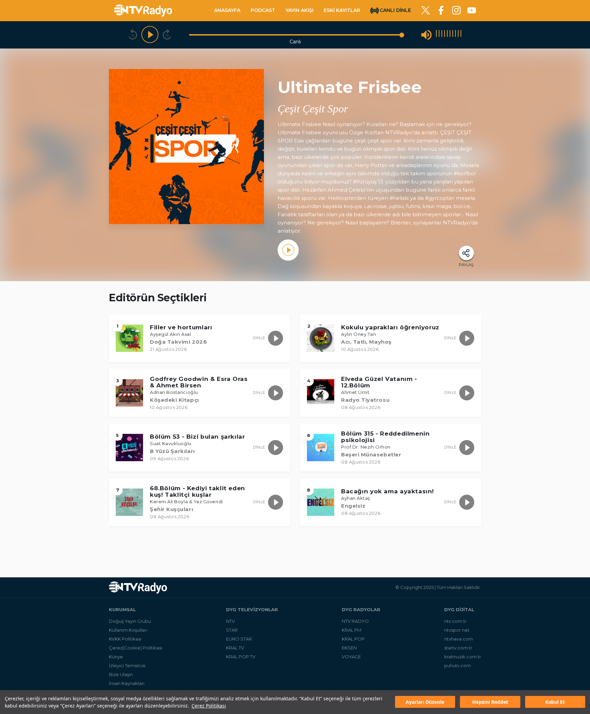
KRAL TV (235, 647)
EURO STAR (239, 639)
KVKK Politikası (125, 639)
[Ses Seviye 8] (455, 34)
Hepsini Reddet (490, 702)
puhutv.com (457, 665)
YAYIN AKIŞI (299, 10)
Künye (116, 656)
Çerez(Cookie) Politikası (135, 647)
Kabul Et (555, 702)
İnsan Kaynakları (126, 683)
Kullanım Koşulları (128, 630)
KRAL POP (353, 639)
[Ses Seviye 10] (461, 34)
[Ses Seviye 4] (444, 34)
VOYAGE (351, 656)
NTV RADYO (355, 621)
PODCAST (263, 10)
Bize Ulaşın (121, 674)
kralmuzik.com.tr (462, 656)
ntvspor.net (456, 630)
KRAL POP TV (240, 656)
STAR (232, 630)
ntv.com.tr (455, 621)
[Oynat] (149, 34)
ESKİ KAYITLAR (342, 10)
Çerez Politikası (209, 705)
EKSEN (349, 647)
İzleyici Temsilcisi (127, 665)
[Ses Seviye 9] (458, 34)
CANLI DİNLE (395, 10)
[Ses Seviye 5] (447, 34)
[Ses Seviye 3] (441, 34)
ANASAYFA (227, 10)
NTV (230, 621)
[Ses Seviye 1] (436, 34)
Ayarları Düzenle (425, 702)
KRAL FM (351, 630)
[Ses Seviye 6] (450, 34)
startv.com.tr (458, 647)
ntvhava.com (458, 639)
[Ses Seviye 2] (439, 34)
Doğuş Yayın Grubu (130, 621)
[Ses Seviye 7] (452, 34)
